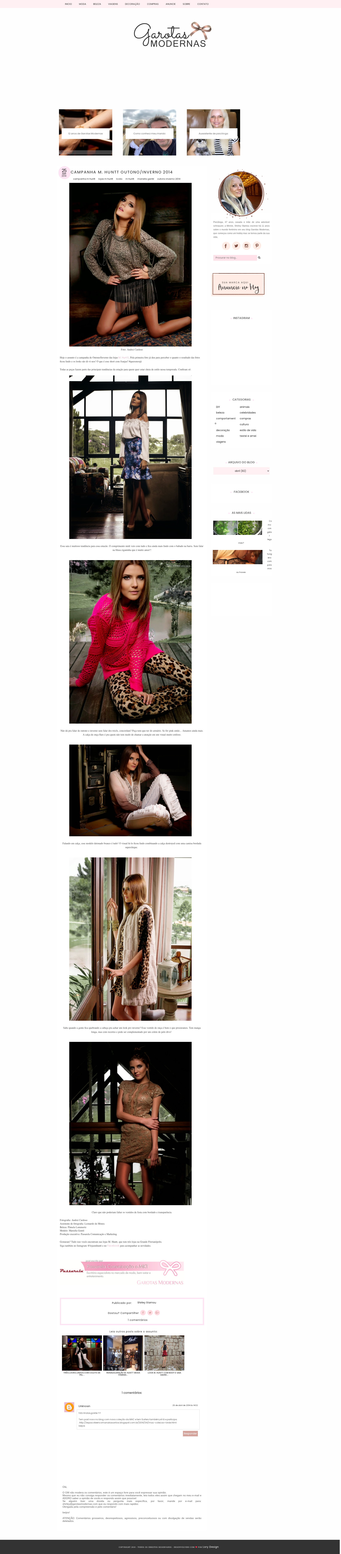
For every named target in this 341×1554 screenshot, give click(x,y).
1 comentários (138, 1320)
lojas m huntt (105, 179)
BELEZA (97, 4)
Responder (190, 1433)
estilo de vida (248, 430)
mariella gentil (145, 179)
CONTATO (203, 4)
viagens (221, 442)
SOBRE (186, 4)
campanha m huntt (84, 179)
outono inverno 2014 (168, 179)
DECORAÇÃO (132, 4)
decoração (223, 430)
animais (245, 407)
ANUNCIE (171, 4)
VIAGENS (113, 4)
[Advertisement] (170, 83)
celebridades (248, 412)
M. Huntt (123, 357)
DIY (218, 407)
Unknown (84, 1406)
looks (119, 179)
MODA (82, 4)
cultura (244, 424)
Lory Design (211, 1547)
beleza (220, 412)
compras (245, 418)
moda (220, 436)
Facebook (113, 1245)
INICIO (68, 4)
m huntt (130, 179)
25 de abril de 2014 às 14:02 (185, 1405)
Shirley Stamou (146, 1302)
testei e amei (248, 436)
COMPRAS (153, 4)
